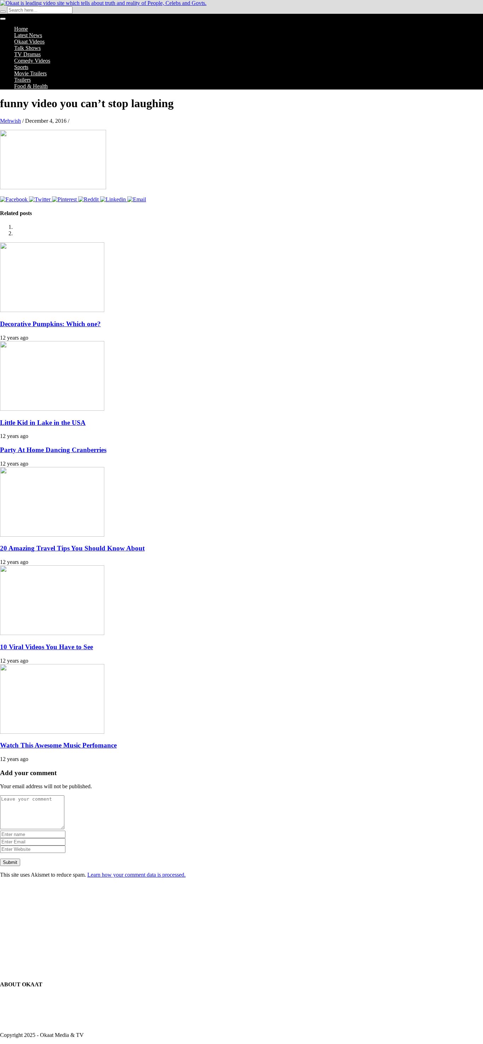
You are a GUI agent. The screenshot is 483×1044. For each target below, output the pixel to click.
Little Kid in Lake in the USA (43, 422)
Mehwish (10, 121)
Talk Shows (27, 48)
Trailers (22, 80)
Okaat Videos (29, 42)
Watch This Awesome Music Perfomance (58, 745)
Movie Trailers (30, 73)
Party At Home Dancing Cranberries (53, 450)
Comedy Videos (32, 61)
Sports (21, 67)
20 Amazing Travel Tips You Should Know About (72, 548)
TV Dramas (27, 54)
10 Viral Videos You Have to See (46, 647)
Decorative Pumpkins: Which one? (50, 324)
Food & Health (31, 86)
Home (21, 29)
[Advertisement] (241, 928)
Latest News (28, 35)
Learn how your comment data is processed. (136, 875)
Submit (10, 862)
